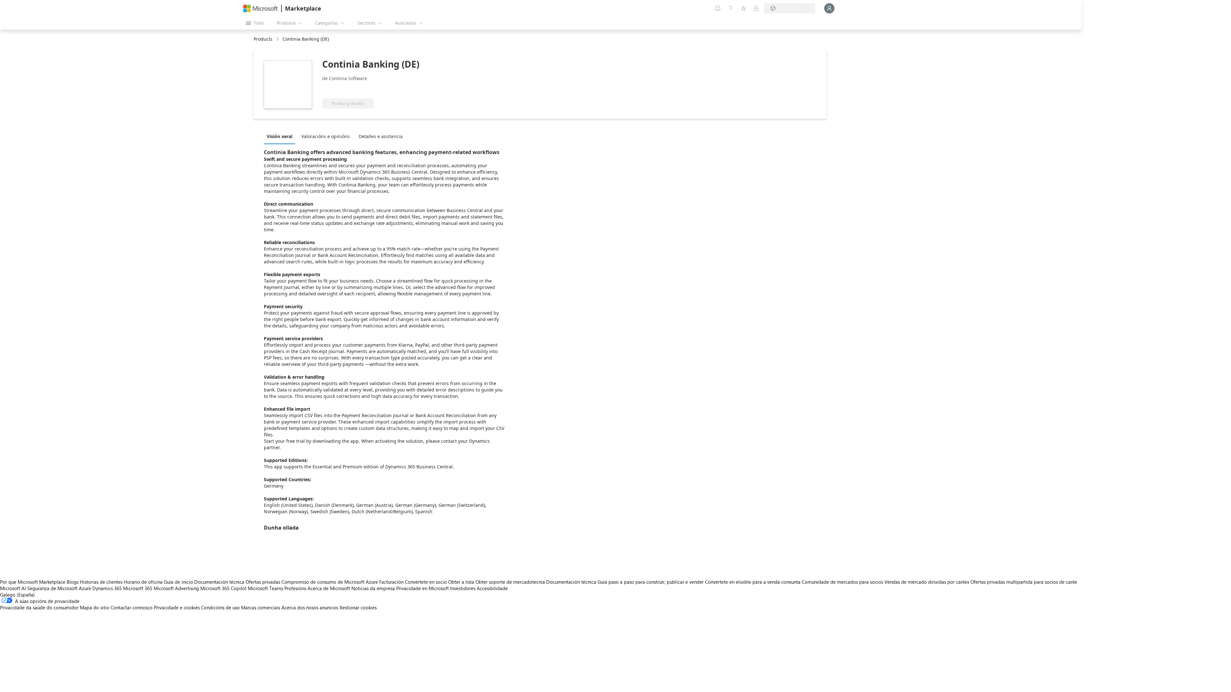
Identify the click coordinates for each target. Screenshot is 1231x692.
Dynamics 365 (107, 588)
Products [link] (263, 39)
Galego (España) (17, 594)
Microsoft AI (13, 588)
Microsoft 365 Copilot (223, 588)
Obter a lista (461, 582)
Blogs (73, 582)
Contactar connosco (132, 607)
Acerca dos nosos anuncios (309, 607)
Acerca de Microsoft (328, 588)
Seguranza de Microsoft (52, 588)
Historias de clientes (101, 582)
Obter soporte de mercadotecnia (510, 582)
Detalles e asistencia (381, 136)
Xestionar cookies (358, 607)
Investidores (462, 588)
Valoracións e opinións (325, 136)
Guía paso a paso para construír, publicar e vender (651, 582)
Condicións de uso (220, 607)
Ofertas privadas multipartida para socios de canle (1023, 582)
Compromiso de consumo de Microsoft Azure (330, 582)
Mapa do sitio (94, 607)
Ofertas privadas (263, 582)
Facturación (391, 582)
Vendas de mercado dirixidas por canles (926, 582)
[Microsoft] (260, 8)
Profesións (295, 588)
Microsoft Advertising (176, 588)
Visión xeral (279, 136)
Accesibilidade (492, 588)
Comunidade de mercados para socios (842, 582)
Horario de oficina (143, 582)
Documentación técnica (219, 582)
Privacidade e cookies (177, 607)
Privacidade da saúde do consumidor (39, 607)
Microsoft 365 (137, 588)
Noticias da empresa (373, 588)
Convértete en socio (426, 582)
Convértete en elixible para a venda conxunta (752, 582)
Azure (85, 588)
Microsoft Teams (265, 588)
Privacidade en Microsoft (422, 588)
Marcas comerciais (260, 607)
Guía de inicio (178, 582)
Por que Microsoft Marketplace (32, 582)
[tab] (281, 136)
